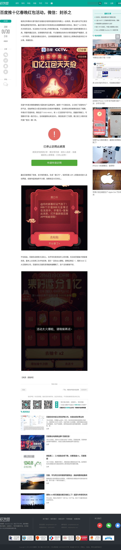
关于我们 (46, 519)
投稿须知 (77, 519)
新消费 (6, 21)
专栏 (40, 3)
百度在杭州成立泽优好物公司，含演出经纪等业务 (65, 417)
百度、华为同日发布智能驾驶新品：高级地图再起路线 (66, 475)
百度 (23, 389)
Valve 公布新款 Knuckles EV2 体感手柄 (106, 30)
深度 (34, 3)
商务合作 (61, 519)
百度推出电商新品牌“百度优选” (58, 436)
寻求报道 (69, 519)
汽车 (46, 3)
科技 (28, 3)
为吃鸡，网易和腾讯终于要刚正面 (105, 17)
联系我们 (54, 519)
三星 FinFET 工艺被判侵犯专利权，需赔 (107, 20)
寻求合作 (83, 389)
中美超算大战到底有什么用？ (104, 23)
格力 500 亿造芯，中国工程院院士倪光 (106, 27)
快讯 (22, 3)
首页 (17, 3)
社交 (83, 29)
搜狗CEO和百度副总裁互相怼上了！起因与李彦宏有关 (66, 495)
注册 (111, 3)
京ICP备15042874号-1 (44, 547)
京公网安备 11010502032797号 (60, 547)
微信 (60, 33)
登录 (105, 3)
